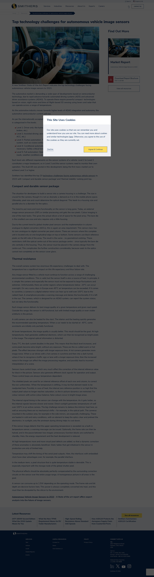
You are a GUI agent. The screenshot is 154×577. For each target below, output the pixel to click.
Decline (50, 149)
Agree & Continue (95, 149)
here (71, 136)
